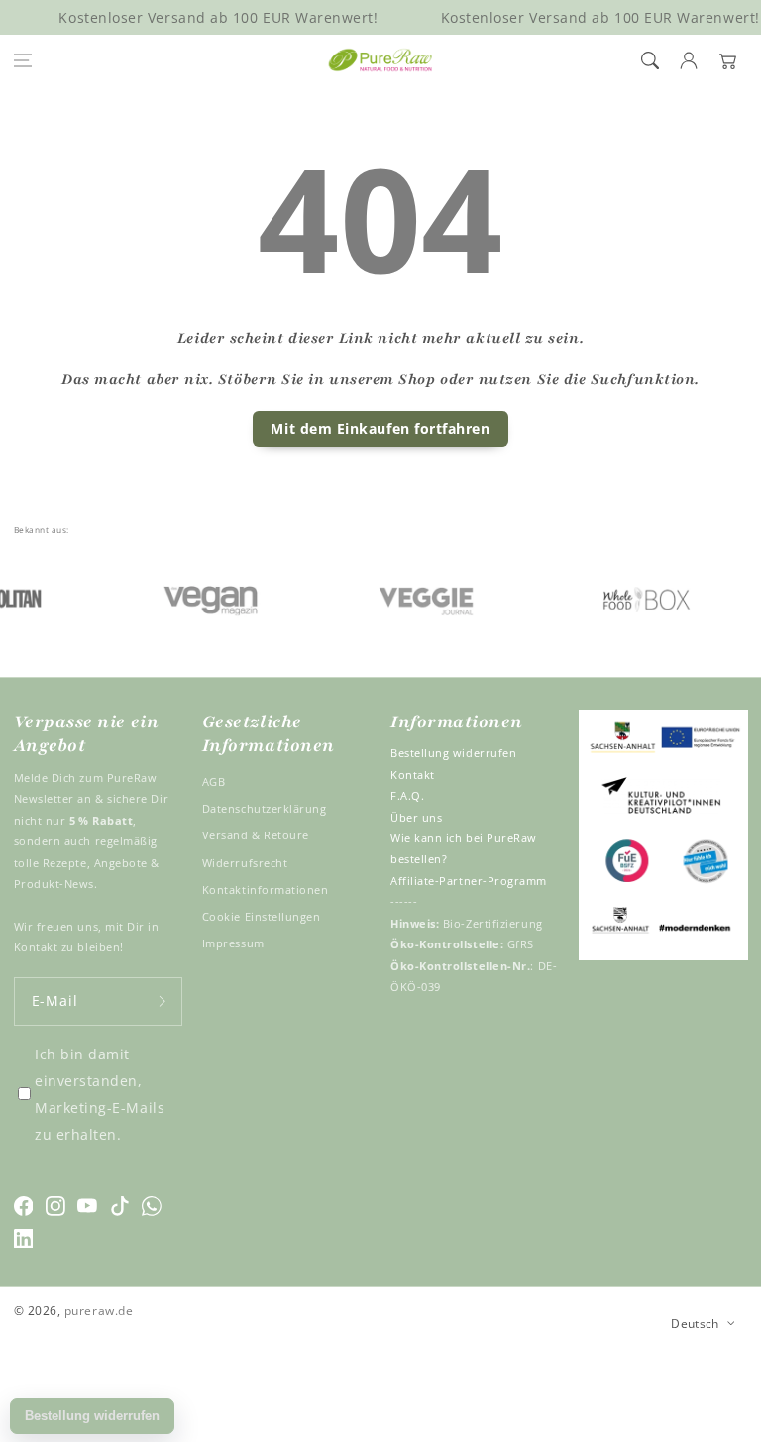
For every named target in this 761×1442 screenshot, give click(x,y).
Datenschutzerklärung (264, 808)
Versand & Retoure (255, 835)
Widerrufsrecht (245, 862)
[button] (23, 60)
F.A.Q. (407, 795)
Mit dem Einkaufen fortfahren (380, 428)
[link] (194, 597)
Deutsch (695, 1323)
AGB (214, 781)
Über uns (416, 817)
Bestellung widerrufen (453, 752)
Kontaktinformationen (265, 889)
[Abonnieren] (162, 1001)
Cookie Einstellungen (261, 916)
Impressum (233, 943)
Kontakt (412, 774)
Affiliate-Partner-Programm (468, 880)
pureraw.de (98, 1310)
